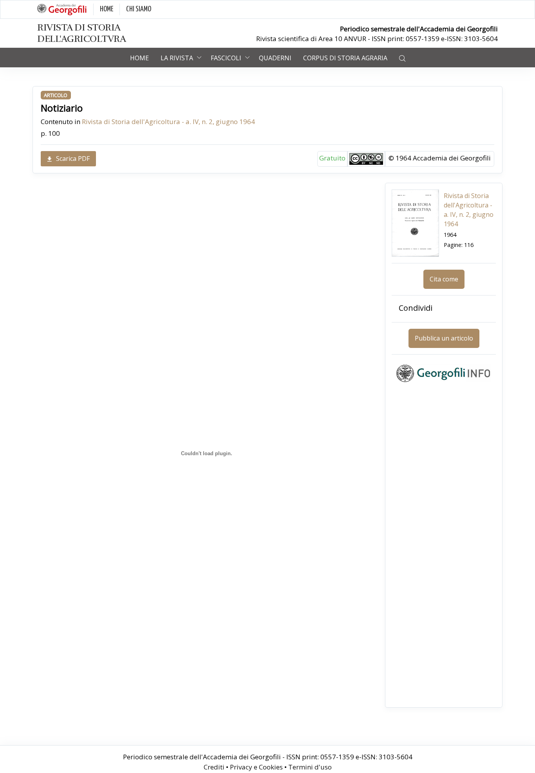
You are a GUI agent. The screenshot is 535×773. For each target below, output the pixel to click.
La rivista (177, 58)
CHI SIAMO (138, 9)
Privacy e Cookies (256, 766)
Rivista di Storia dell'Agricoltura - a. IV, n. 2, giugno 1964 (168, 121)
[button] (402, 57)
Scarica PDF (73, 158)
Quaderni (275, 58)
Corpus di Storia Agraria (345, 58)
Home (139, 58)
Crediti (214, 766)
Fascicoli (226, 58)
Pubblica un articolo (444, 338)
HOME (106, 9)
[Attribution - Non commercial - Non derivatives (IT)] (366, 158)
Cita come (444, 279)
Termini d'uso (310, 766)
